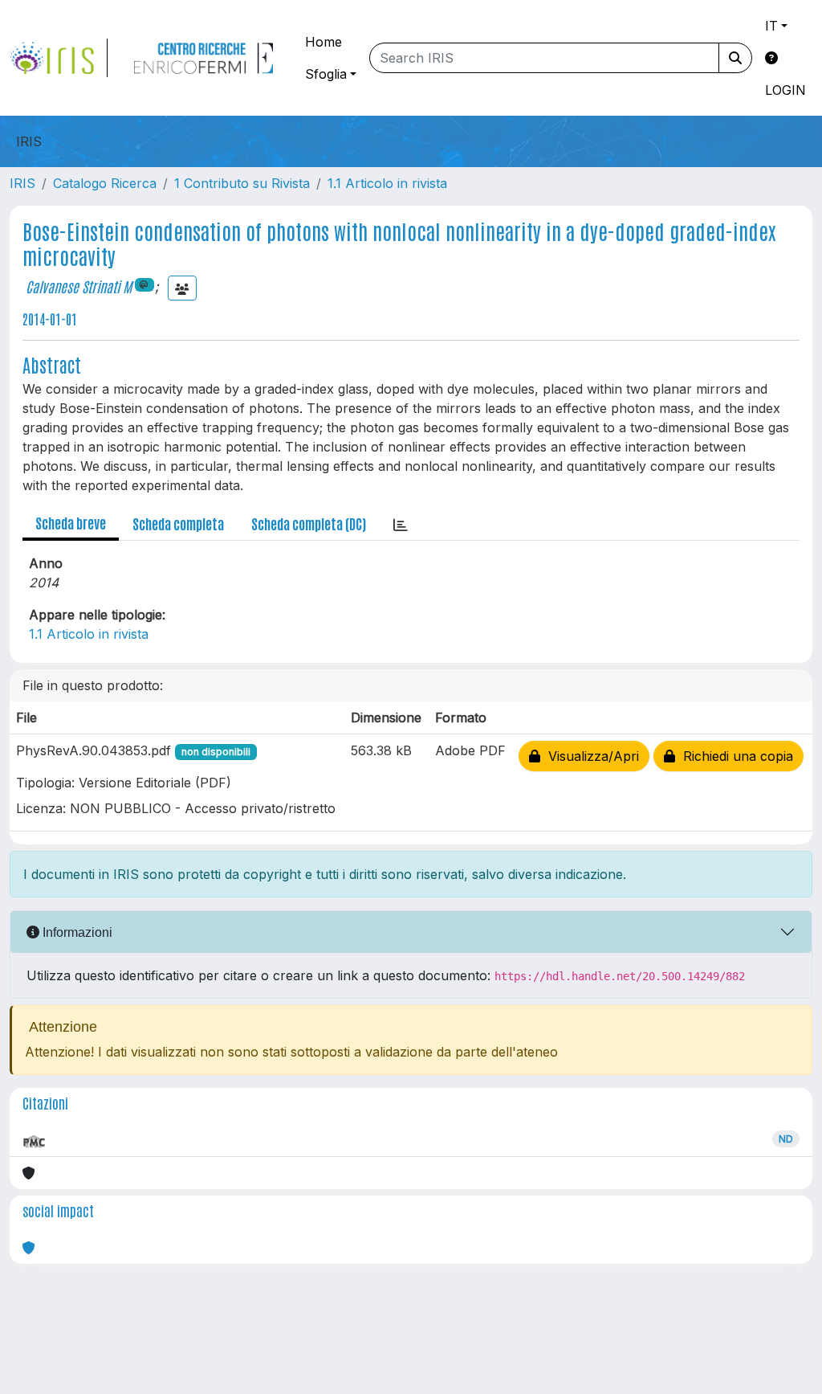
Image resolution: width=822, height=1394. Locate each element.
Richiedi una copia (734, 756)
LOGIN (785, 90)
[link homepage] (59, 58)
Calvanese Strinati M (79, 286)
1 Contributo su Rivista (242, 183)
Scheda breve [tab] (70, 522)
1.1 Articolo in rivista (387, 183)
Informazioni (75, 932)
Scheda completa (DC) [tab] (308, 523)
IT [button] (771, 26)
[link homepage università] (203, 58)
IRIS (22, 183)
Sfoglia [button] (326, 74)
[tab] (400, 524)
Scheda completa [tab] (178, 523)
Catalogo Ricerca (105, 183)
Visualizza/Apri (589, 756)
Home (323, 42)
